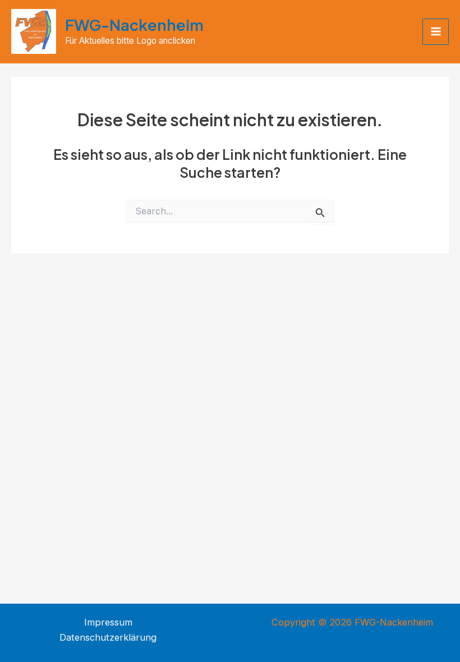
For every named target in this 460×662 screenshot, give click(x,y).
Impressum (108, 622)
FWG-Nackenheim (134, 24)
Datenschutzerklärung (108, 637)
